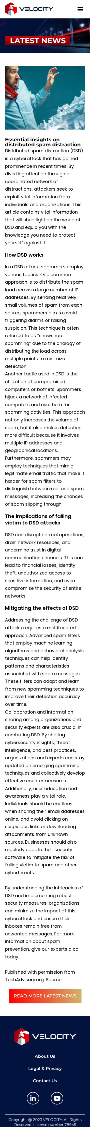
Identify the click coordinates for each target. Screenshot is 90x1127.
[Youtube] (57, 1098)
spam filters (66, 635)
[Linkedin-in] (33, 1098)
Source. (54, 979)
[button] (80, 9)
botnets (45, 389)
